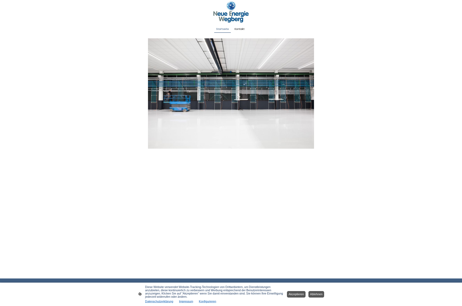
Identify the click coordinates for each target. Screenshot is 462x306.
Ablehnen (316, 294)
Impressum (186, 301)
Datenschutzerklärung (159, 301)
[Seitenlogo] (231, 11)
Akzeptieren (296, 294)
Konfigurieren (207, 301)
